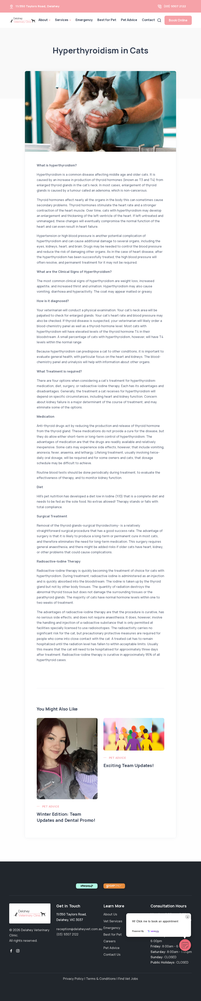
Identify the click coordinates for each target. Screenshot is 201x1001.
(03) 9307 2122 (175, 6)
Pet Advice (129, 20)
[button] (185, 945)
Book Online (178, 20)
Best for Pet (106, 20)
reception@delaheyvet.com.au (79, 929)
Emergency (84, 20)
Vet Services (112, 921)
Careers (109, 941)
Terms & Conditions (101, 978)
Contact (148, 20)
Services (61, 20)
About (43, 20)
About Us (110, 914)
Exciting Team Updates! (128, 765)
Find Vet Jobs (128, 978)
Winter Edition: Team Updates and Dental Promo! (66, 817)
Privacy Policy (73, 978)
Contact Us (112, 954)
